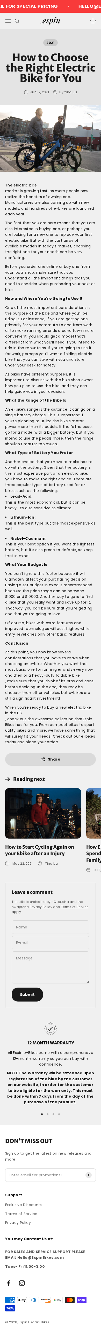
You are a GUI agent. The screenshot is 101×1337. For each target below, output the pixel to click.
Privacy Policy (41, 907)
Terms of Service (75, 907)
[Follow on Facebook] (8, 1283)
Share (54, 759)
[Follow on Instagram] (21, 1283)
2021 (50, 43)
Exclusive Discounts (23, 1204)
